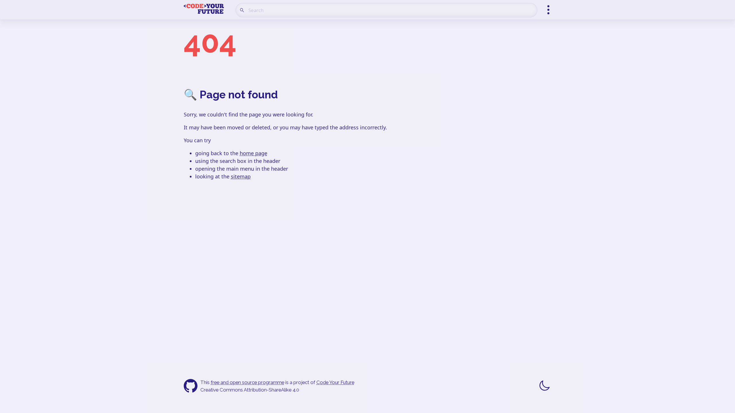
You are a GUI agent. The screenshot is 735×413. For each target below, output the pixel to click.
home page (253, 153)
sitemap (241, 176)
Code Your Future (335, 382)
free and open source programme (247, 382)
